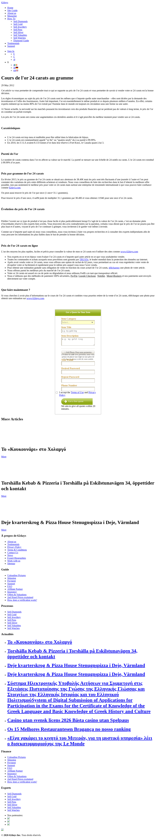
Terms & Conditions (17, 550)
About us (11, 13)
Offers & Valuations (17, 594)
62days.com (14, 187)
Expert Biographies (16, 558)
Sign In (10, 51)
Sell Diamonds (20, 21)
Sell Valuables (20, 35)
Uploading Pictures (16, 575)
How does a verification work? (22, 600)
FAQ (9, 586)
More (3, 456)
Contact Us (12, 552)
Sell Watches (19, 38)
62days (4, 2)
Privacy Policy (14, 547)
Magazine (12, 16)
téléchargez (114, 267)
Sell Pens (17, 29)
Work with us (13, 560)
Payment (11, 581)
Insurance (12, 592)
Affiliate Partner (15, 589)
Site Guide (12, 10)
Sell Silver (18, 32)
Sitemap (11, 563)
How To (11, 18)
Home (10, 7)
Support (11, 46)
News (10, 555)
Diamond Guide (21, 40)
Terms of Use (77, 392)
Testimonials (13, 43)
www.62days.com (129, 251)
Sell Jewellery (20, 27)
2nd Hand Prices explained (20, 597)
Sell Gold (18, 24)
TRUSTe (84, 259)
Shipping (11, 578)
